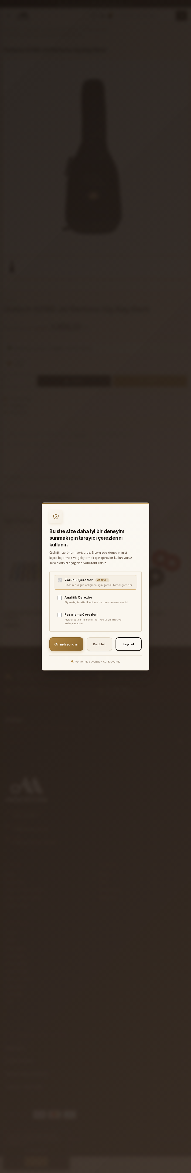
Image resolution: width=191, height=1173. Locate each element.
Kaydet (128, 644)
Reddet (99, 644)
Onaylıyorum (66, 644)
